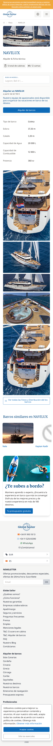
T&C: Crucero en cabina (14, 631)
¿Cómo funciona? (11, 598)
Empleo (6, 624)
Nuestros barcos (11, 687)
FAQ (5, 639)
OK (46, 582)
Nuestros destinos (12, 683)
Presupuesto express (13, 694)
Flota (10, 22)
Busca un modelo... (12, 77)
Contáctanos (9, 646)
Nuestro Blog (9, 642)
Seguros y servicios (12, 612)
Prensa (6, 620)
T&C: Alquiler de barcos (14, 635)
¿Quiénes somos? (11, 594)
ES (10, 561)
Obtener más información (29, 723)
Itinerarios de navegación (15, 691)
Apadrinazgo (9, 609)
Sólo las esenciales (26, 736)
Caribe (6, 676)
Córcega (7, 672)
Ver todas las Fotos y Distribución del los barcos (28, 400)
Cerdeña (7, 661)
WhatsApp (28, 543)
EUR (11, 554)
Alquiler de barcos (26, 110)
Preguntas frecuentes (13, 616)
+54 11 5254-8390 (28, 538)
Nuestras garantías (12, 601)
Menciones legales (12, 627)
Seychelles (8, 679)
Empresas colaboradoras (15, 605)
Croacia (6, 664)
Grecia (6, 668)
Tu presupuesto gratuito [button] (19, 511)
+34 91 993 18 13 (27, 534)
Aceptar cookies (27, 729)
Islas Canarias (9, 657)
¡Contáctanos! (27, 547)
